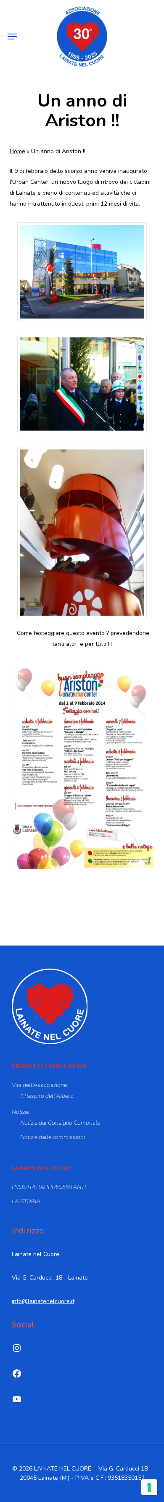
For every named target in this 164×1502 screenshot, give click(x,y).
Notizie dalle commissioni (52, 1137)
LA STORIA (26, 1201)
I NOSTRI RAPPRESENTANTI (49, 1187)
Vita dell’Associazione (39, 1085)
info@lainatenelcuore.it (43, 1301)
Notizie (20, 1112)
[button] (12, 36)
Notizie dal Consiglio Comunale (60, 1123)
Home (17, 151)
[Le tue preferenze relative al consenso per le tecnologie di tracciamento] (149, 1487)
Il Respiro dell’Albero (47, 1096)
